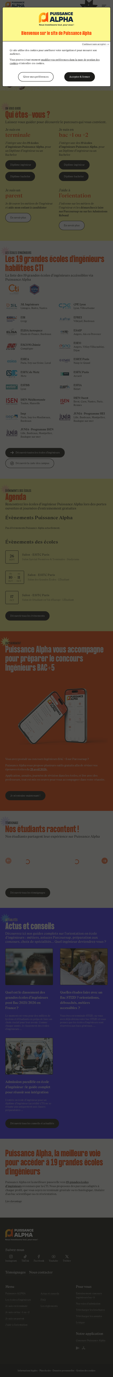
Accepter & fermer (79, 76)
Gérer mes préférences (36, 76)
